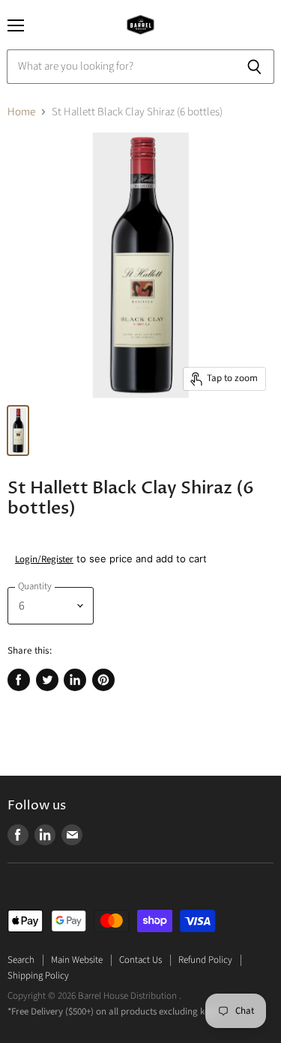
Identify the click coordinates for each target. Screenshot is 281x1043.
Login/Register (44, 559)
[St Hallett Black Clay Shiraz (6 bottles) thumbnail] (18, 430)
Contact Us (140, 960)
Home (21, 112)
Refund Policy (205, 960)
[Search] (254, 66)
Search (20, 960)
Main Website (77, 960)
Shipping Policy (38, 975)
